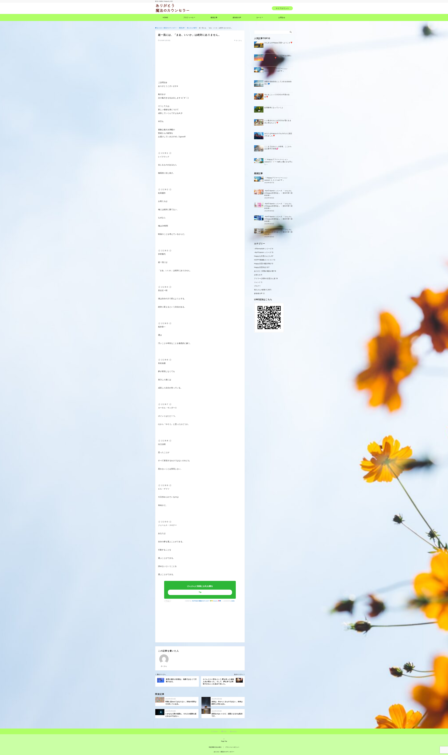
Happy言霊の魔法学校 (263, 263)
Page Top (224, 741)
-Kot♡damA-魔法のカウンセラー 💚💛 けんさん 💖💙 (206, 601)
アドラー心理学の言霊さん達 (266, 278)
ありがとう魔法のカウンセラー (224, 752)
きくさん (239, 40)
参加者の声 (259, 293)
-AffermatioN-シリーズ (263, 249)
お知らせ (258, 275)
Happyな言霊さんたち (263, 256)
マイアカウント (282, 8)
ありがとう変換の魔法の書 (265, 271)
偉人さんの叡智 (260, 290)
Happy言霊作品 (261, 267)
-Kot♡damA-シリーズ (263, 252)
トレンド (258, 282)
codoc (233, 601)
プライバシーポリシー (232, 747)
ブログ (257, 286)
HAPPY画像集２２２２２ (264, 260)
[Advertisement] (200, 58)
